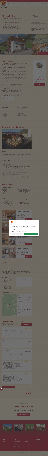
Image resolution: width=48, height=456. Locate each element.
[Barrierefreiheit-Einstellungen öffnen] (1, 389)
